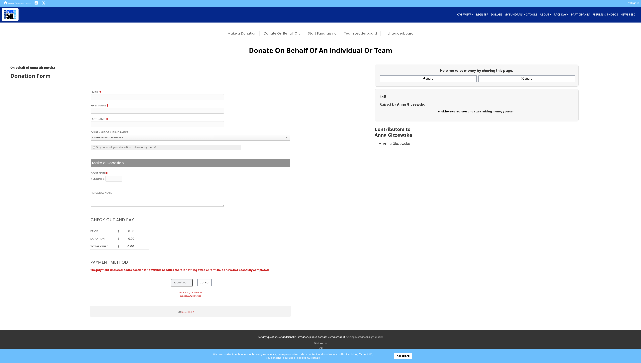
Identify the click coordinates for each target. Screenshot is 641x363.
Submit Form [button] (181, 282)
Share (429, 79)
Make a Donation (242, 33)
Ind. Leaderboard (399, 33)
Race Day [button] (560, 14)
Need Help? (187, 312)
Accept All (403, 355)
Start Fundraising (322, 33)
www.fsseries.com (19, 3)
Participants (580, 14)
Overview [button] (464, 14)
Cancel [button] (204, 282)
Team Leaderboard (360, 33)
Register (482, 14)
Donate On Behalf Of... (282, 33)
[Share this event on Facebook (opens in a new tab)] (36, 3)
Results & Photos (605, 14)
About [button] (544, 14)
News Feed (628, 14)
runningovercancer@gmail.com (364, 337)
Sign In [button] (634, 3)
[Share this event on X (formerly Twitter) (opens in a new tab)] (43, 3)
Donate (496, 14)
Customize (313, 357)
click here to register (453, 111)
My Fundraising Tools (520, 14)
